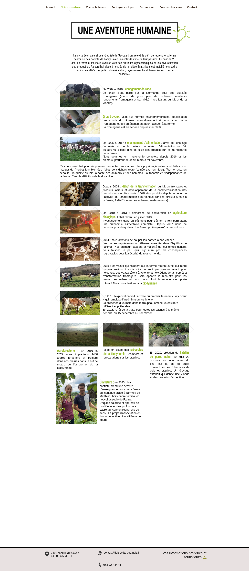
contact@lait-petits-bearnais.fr (122, 552)
